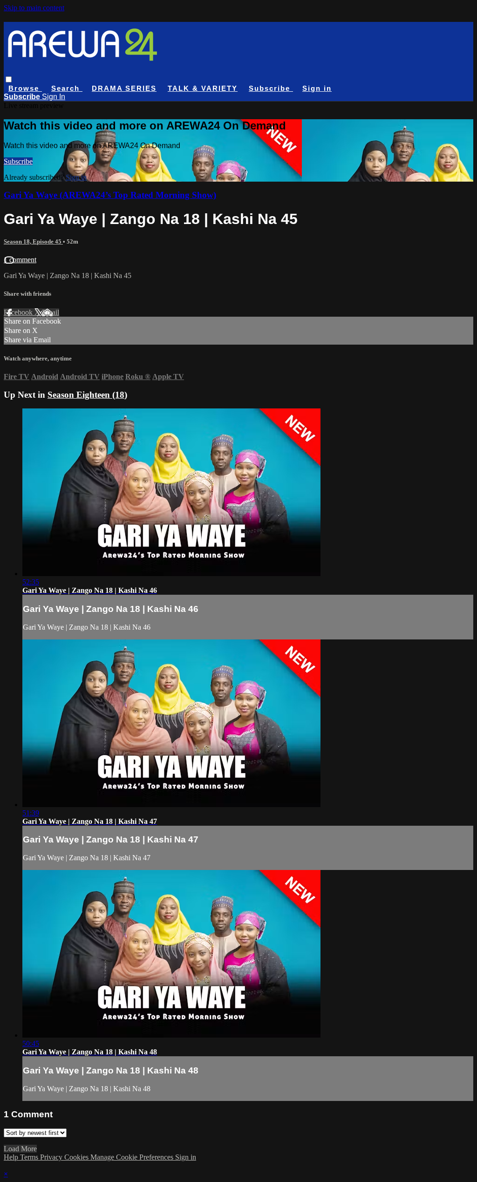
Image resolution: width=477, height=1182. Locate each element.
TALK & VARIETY (203, 88)
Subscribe (18, 161)
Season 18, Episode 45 (33, 241)
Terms (30, 1157)
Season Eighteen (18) (87, 395)
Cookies (77, 1157)
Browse (25, 88)
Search (66, 88)
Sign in (317, 88)
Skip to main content (34, 8)
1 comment (20, 260)
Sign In (53, 97)
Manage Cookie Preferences (132, 1157)
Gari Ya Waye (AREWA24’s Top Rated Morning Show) (110, 195)
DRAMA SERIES (124, 88)
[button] (9, 79)
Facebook (19, 312)
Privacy (52, 1157)
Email (50, 312)
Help (12, 1157)
